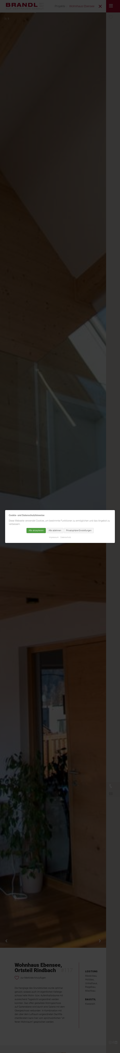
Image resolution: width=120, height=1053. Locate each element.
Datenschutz (65, 537)
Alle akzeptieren (36, 530)
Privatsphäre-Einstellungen (78, 530)
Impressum (54, 537)
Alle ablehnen (55, 530)
